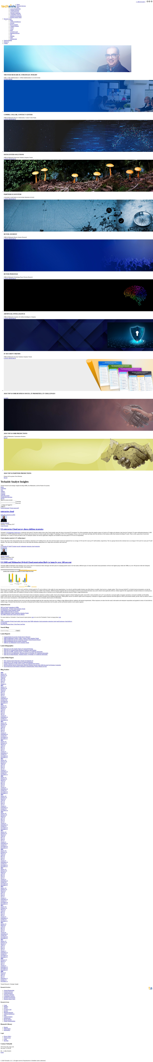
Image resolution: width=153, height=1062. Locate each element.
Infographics (7, 1030)
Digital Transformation (9, 1021)
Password (18, 503)
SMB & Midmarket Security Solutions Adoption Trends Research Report (22, 639)
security (19, 546)
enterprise (37, 546)
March (3, 677)
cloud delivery (68, 621)
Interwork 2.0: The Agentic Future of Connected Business (18, 648)
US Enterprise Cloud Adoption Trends (10, 610)
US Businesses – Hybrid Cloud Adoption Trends (13, 608)
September (4, 698)
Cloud (2, 525)
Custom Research (8, 993)
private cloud (27, 621)
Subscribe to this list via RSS (8, 514)
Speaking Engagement (9, 997)
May (3, 679)
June (3, 681)
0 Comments (4, 548)
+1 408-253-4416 (140, 1)
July (2, 682)
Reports (6, 1027)
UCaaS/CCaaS (7, 1009)
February (4, 675)
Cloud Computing (5, 621)
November (4, 701)
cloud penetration (43, 621)
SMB (31, 621)
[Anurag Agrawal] (4, 521)
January (3, 674)
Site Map (6, 1040)
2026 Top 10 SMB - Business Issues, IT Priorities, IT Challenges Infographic (23, 651)
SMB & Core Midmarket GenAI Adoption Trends (16, 642)
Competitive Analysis (9, 996)
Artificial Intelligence (9, 1014)
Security (6, 525)
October (4, 700)
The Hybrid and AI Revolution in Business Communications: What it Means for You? (25, 666)
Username (18, 501)
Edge (5, 1015)
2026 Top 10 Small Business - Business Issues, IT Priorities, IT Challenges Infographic (26, 654)
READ (5, 438)
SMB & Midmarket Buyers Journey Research (15, 641)
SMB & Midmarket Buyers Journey (10, 611)
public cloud (20, 621)
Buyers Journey (8, 1019)
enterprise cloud (31, 546)
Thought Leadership (9, 994)
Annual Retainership (9, 990)
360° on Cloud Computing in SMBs (10, 607)
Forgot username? (5, 508)
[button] (76, 495)
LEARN (6, 398)
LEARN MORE (8, 79)
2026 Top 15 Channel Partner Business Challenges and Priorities (20, 650)
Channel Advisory (8, 992)
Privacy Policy (7, 1036)
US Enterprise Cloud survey (13, 532)
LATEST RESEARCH (10, 119)
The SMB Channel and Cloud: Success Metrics (12, 614)
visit (32, 617)
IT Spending (4, 546)
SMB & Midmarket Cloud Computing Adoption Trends (15, 613)
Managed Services (8, 1012)
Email (2, 1052)
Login (5, 1039)
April (3, 678)
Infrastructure (7, 1018)
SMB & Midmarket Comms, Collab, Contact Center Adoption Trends (21, 638)
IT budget (13, 546)
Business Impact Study (9, 999)
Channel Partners (5, 559)
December (4, 702)
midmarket (23, 546)
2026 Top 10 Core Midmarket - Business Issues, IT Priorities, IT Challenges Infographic (26, 653)
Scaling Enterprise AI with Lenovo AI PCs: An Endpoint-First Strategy (22, 663)
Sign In (3, 506)
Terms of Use (7, 1037)
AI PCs (6, 1008)
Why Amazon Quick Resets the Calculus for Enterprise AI (18, 660)
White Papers (7, 1028)
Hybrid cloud (13, 621)
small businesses (60, 621)
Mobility (6, 1006)
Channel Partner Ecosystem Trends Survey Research (17, 637)
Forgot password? (14, 508)
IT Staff (9, 546)
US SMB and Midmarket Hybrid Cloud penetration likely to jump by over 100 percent (36, 562)
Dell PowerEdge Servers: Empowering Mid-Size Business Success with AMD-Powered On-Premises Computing (32, 665)
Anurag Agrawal (5, 523)
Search (18, 630)
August (3, 684)
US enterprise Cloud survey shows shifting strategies (22, 529)
